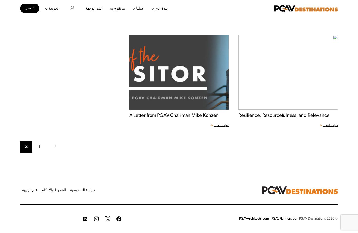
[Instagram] (96, 219)
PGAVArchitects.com (254, 219)
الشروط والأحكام (54, 190)
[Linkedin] (85, 219)
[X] (108, 219)
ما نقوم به (117, 8)
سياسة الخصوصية (82, 190)
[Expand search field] (72, 8)
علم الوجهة (94, 8)
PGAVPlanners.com (285, 219)
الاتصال (30, 8)
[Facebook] (119, 219)
